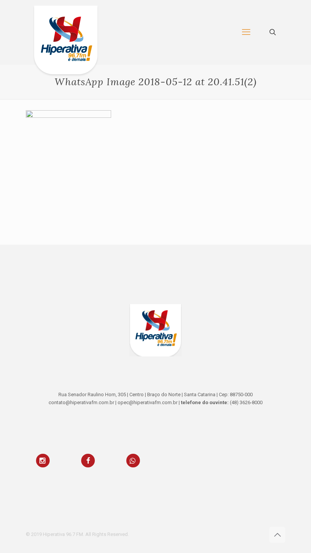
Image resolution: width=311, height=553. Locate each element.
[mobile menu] (246, 32)
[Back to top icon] (277, 535)
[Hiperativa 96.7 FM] (65, 41)
